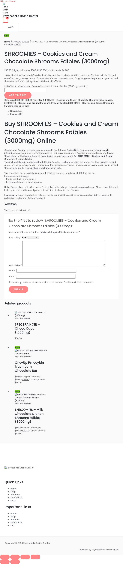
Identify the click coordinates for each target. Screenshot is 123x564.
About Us (15, 494)
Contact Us (16, 497)
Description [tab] (16, 111)
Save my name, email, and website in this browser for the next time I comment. (52, 282)
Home (7, 41)
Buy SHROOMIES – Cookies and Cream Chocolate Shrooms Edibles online (75, 100)
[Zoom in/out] (5, 557)
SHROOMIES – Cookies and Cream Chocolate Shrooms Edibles (35, 103)
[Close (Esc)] (35, 557)
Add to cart (18, 95)
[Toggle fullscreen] (15, 557)
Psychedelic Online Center (20, 16)
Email (12, 276)
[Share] (25, 557)
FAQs (13, 500)
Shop (13, 491)
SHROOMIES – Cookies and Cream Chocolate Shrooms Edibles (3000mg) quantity (46, 86)
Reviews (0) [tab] (16, 114)
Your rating (15, 237)
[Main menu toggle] (11, 27)
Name (12, 270)
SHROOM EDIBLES (21, 41)
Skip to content (8, 1)
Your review (15, 265)
